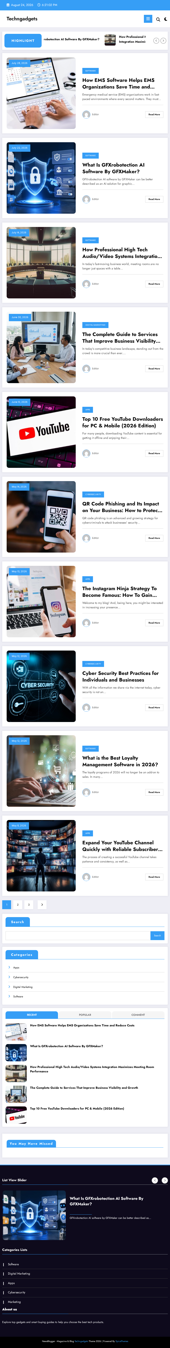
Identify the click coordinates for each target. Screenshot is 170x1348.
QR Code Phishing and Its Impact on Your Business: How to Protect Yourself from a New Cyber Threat (122, 507)
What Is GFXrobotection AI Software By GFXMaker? (113, 168)
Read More (154, 114)
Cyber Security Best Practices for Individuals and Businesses (120, 676)
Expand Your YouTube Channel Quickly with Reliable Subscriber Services (120, 846)
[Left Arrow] (156, 40)
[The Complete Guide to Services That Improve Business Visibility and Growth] (41, 347)
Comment (138, 1015)
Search (17, 922)
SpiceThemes (122, 1341)
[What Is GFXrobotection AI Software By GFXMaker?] (41, 178)
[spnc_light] (165, 19)
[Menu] (148, 19)
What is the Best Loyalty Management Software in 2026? (120, 761)
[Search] (158, 19)
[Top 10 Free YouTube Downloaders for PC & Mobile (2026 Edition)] (41, 432)
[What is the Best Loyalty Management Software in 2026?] (41, 771)
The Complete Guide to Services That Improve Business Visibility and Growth (120, 337)
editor (95, 114)
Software (90, 70)
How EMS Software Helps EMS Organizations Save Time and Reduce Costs (118, 83)
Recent (32, 1015)
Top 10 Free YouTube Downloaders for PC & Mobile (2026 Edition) (122, 422)
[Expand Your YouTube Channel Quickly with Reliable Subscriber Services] (41, 856)
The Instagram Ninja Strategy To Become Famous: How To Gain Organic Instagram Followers (119, 591)
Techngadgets (22, 18)
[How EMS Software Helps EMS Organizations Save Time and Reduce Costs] (41, 93)
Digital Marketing (95, 325)
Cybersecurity (93, 494)
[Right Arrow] (163, 40)
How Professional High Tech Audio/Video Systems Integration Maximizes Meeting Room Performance (129, 39)
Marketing (14, 1302)
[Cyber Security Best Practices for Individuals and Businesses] (41, 686)
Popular (85, 1015)
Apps (87, 409)
